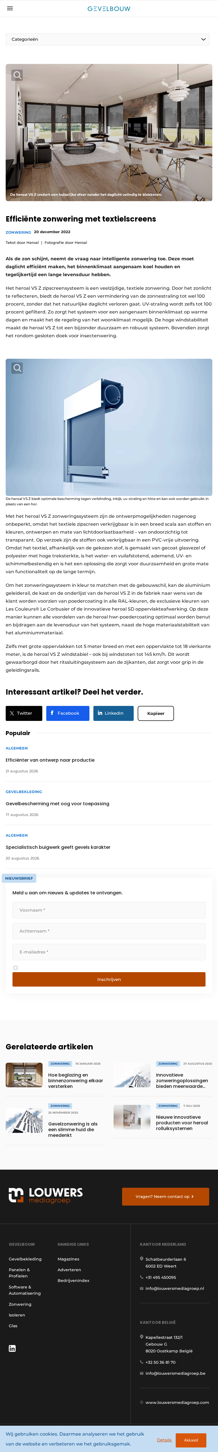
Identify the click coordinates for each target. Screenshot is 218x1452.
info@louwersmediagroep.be (176, 1373)
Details (164, 1440)
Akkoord (191, 1440)
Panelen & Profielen (19, 1273)
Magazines (68, 1259)
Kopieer (155, 713)
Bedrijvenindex (73, 1280)
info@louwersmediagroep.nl (175, 1288)
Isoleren (17, 1315)
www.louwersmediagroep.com (177, 1402)
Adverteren (69, 1269)
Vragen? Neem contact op (163, 1196)
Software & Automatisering (25, 1290)
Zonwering (18, 232)
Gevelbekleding (25, 1259)
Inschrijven (109, 979)
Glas (13, 1325)
